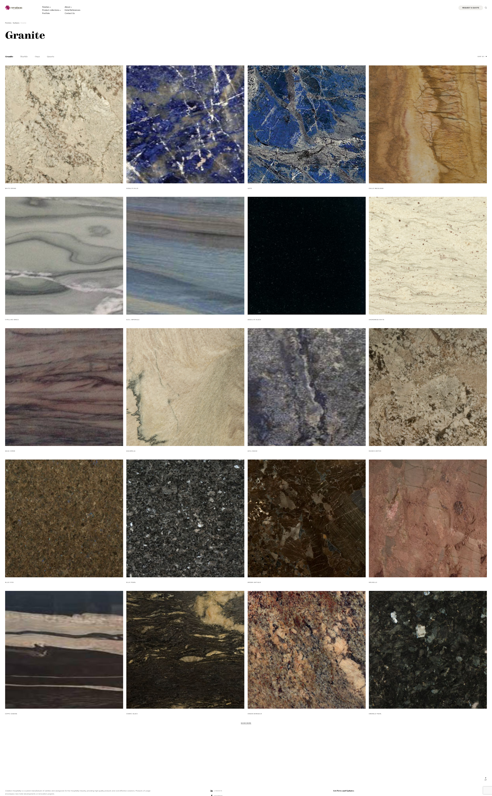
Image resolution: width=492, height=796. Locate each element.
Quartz (50, 57)
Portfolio (46, 13)
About (67, 7)
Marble (24, 57)
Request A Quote (470, 8)
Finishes (45, 7)
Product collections (50, 10)
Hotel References (72, 10)
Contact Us (70, 13)
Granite (9, 57)
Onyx (37, 57)
